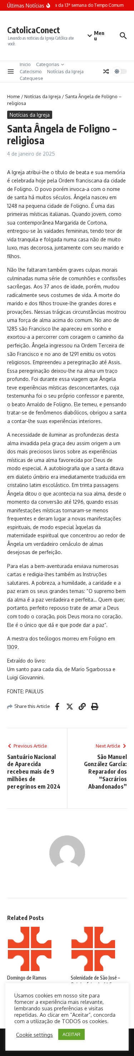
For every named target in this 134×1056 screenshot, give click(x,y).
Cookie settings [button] (34, 1034)
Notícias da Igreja (65, 71)
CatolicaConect (33, 30)
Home (13, 96)
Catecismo (31, 71)
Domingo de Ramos (26, 978)
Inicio (25, 64)
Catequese (31, 78)
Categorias (47, 64)
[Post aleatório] (106, 71)
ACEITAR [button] (71, 1034)
